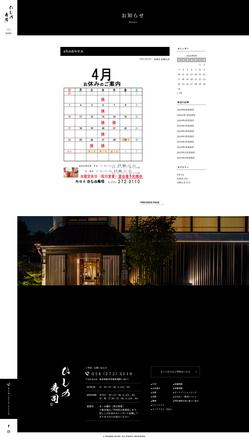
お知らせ (165, 58)
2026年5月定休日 (185, 125)
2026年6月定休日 (185, 120)
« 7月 (179, 92)
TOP (154, 384)
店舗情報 (178, 384)
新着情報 (178, 388)
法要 (154, 396)
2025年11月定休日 (186, 157)
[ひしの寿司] (8, 14)
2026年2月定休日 (185, 141)
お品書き (156, 388)
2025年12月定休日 (186, 152)
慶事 (154, 400)
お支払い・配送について (185, 396)
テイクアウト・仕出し (162, 409)
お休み (157, 58)
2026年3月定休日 (185, 136)
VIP (179, 174)
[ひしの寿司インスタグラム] (8, 431)
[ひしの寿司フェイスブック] (8, 426)
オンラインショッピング (185, 392)
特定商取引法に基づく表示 (186, 400)
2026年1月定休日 (185, 147)
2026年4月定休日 (185, 131)
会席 (154, 392)
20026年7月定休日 (186, 114)
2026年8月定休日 (185, 109)
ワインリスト (158, 404)
